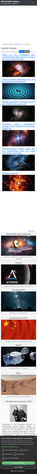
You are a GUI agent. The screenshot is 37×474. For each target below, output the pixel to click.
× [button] (35, 437)
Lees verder (30, 444)
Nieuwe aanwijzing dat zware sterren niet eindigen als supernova (18, 102)
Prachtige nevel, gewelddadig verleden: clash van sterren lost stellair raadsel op (18, 126)
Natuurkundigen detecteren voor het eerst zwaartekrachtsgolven (18, 80)
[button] (18, 447)
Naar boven (31, 231)
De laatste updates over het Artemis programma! (18, 286)
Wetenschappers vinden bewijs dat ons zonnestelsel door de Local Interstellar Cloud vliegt (18, 150)
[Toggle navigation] (34, 2)
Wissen (27, 51)
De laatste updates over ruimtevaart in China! (18, 341)
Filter (21, 51)
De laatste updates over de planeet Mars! (18, 396)
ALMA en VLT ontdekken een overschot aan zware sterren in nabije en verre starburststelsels (18, 56)
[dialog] (18, 455)
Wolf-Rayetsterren (10, 173)
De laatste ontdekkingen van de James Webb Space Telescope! (18, 258)
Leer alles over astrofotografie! (18, 313)
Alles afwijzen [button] (18, 467)
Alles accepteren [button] (18, 463)
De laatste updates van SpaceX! (18, 368)
